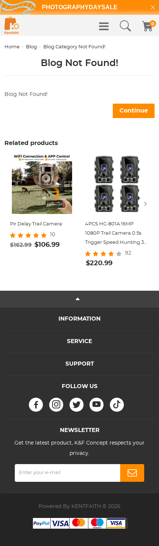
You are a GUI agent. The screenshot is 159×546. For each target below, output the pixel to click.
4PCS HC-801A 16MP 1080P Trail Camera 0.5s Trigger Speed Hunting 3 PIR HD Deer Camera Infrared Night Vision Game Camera (114, 234)
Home (12, 47)
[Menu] (104, 26)
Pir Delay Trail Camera (36, 224)
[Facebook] (36, 405)
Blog (31, 47)
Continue (133, 111)
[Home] (11, 25)
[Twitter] (77, 405)
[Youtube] (96, 405)
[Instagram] (56, 405)
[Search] (125, 26)
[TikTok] (117, 405)
